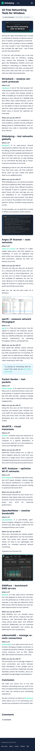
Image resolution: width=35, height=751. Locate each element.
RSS (28, 746)
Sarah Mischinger (9, 17)
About (11, 746)
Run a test (4, 746)
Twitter (17, 746)
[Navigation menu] (32, 3)
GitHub (23, 746)
